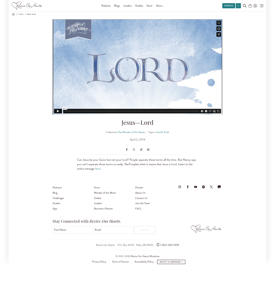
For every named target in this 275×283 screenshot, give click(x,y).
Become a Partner (103, 208)
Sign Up (145, 230)
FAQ (138, 208)
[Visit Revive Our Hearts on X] (211, 187)
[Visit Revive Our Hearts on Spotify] (203, 187)
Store (149, 6)
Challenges (58, 198)
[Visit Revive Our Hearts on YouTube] (195, 187)
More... (160, 6)
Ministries (145, 256)
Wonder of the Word (104, 193)
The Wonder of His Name (131, 132)
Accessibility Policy (144, 262)
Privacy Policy (99, 262)
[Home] (13, 14)
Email (98, 230)
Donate (228, 5)
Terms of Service (120, 262)
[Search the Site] (244, 6)
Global (97, 198)
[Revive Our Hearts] (27, 5)
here (98, 168)
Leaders (127, 6)
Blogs (117, 6)
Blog (55, 193)
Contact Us (141, 198)
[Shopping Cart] (250, 6)
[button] (260, 5)
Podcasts (106, 6)
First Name (60, 230)
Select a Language (170, 261)
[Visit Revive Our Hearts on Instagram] (180, 187)
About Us (140, 193)
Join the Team (142, 203)
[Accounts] (255, 5)
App (55, 208)
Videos (21, 14)
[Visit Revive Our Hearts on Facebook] (187, 187)
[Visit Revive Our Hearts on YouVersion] (219, 187)
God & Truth (162, 132)
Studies (139, 6)
